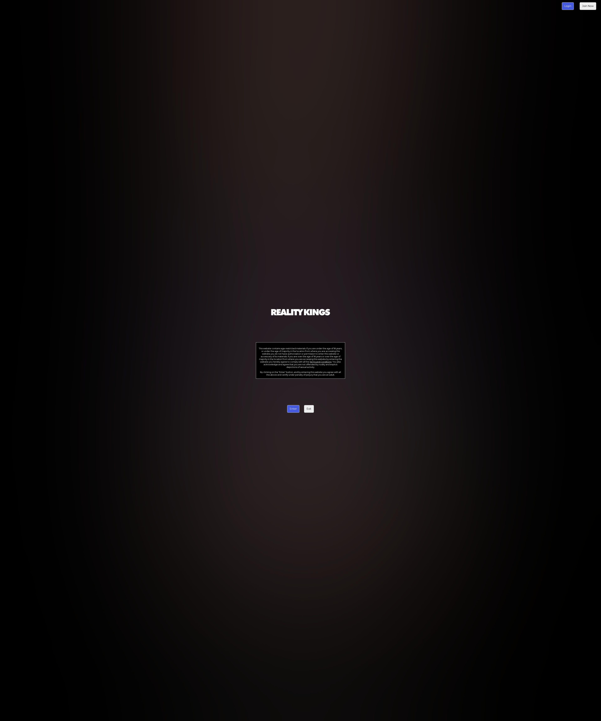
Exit (309, 408)
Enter (293, 408)
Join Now (588, 6)
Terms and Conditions (320, 361)
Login (567, 6)
